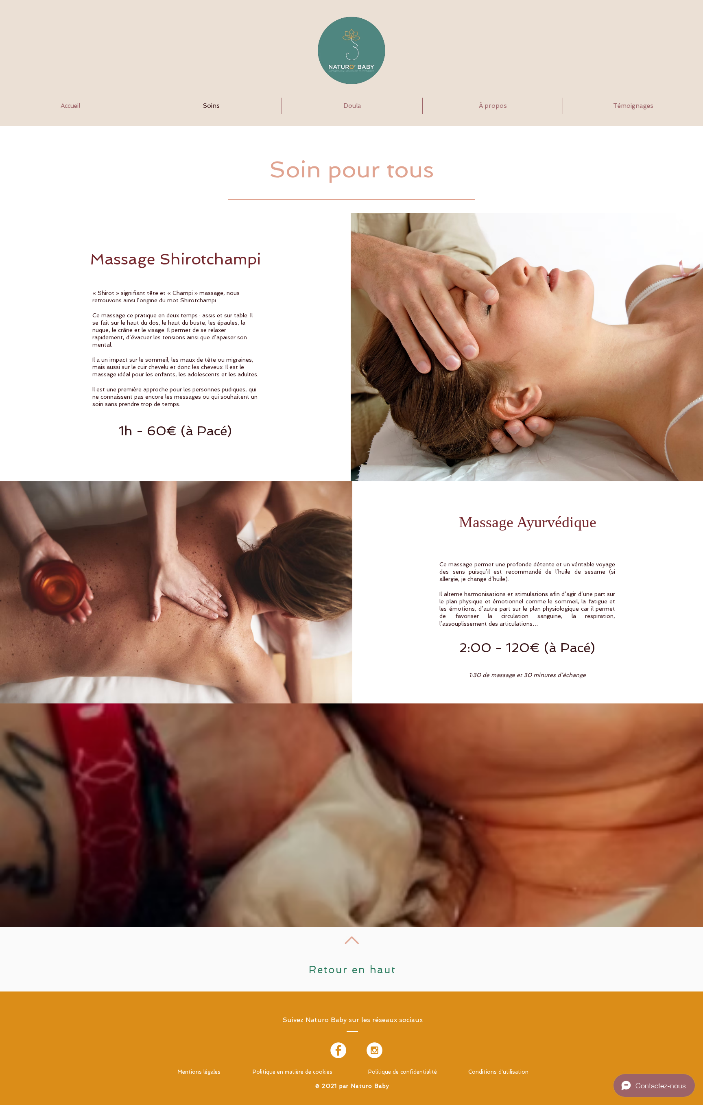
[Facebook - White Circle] (338, 1050)
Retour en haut (352, 970)
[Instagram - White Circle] (374, 1050)
